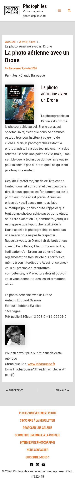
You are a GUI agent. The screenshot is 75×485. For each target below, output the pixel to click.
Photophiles (35, 6)
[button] (69, 10)
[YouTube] (43, 464)
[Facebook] (31, 464)
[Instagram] (37, 464)
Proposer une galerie (37, 427)
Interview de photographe (37, 442)
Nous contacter (37, 449)
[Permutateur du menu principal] (59, 10)
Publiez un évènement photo (37, 412)
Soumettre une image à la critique (37, 435)
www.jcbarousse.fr (41, 364)
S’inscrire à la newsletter (37, 420)
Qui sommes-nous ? (37, 457)
